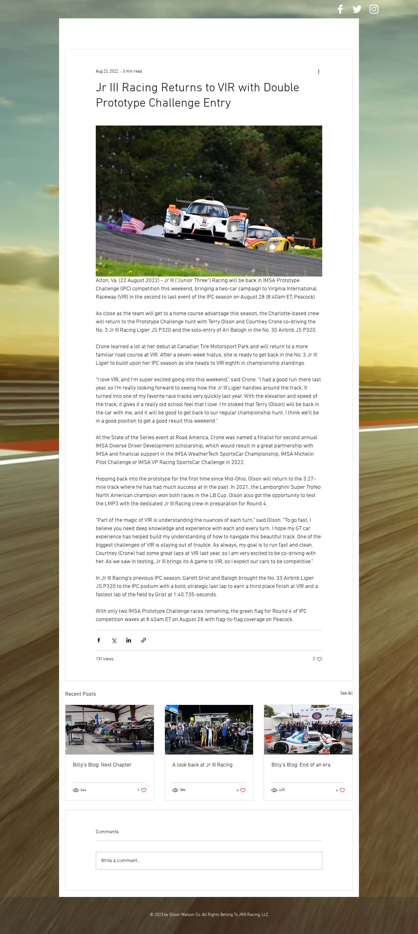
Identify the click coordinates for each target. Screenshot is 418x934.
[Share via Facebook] (99, 640)
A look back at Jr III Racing (202, 765)
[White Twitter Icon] (357, 9)
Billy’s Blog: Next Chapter (102, 765)
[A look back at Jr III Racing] (209, 730)
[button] (345, 30)
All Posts (76, 30)
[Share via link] (144, 640)
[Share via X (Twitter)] (114, 640)
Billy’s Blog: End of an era (300, 765)
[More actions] (318, 71)
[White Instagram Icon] (374, 9)
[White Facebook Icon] (340, 9)
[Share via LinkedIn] (129, 640)
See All (346, 693)
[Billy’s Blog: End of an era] (308, 730)
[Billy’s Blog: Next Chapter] (109, 730)
